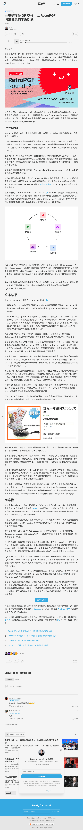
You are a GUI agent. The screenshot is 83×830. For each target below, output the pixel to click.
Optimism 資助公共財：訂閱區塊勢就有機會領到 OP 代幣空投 (32, 636)
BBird (11, 698)
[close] (61, 750)
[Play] (16, 41)
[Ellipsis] (77, 698)
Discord (37, 609)
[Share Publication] (58, 4)
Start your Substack (37, 824)
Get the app (49, 824)
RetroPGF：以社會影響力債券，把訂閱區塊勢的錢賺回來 (30, 631)
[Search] (54, 4)
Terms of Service (53, 781)
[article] (41, 746)
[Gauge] (75, 41)
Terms (42, 820)
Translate (9, 11)
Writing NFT (63, 609)
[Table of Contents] (2, 415)
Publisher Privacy (41, 818)
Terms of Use (43, 783)
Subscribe (66, 4)
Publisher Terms (51, 818)
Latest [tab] (12, 734)
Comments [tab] (9, 679)
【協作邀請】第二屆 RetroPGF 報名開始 (23, 640)
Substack (33, 828)
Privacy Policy (27, 783)
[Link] (1, 128)
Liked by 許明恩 (15, 700)
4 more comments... (11, 724)
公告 (46, 300)
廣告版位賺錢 (45, 184)
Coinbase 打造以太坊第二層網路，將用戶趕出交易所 (28, 645)
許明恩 (11, 27)
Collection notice (49, 820)
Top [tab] (7, 734)
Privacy (37, 820)
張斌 (10, 711)
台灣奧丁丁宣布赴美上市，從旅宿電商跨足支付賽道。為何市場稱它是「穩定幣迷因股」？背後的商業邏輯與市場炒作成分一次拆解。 (32, 747)
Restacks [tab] (18, 679)
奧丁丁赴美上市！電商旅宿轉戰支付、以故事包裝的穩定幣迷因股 (32, 741)
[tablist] (13, 679)
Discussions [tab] (20, 734)
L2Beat (35, 508)
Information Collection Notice (36, 785)
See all (8, 793)
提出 (47, 192)
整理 (58, 620)
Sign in (76, 4)
